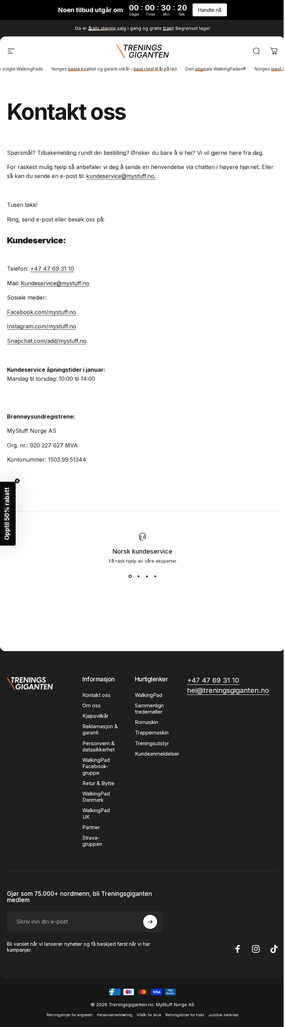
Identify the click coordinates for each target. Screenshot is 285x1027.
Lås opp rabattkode (140, 626)
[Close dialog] (213, 418)
